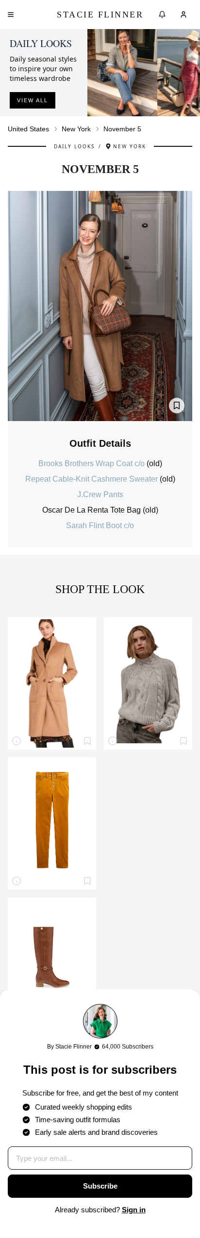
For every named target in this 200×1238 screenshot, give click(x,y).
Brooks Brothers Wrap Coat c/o (92, 463)
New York (76, 129)
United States (28, 129)
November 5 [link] (122, 129)
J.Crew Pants (100, 494)
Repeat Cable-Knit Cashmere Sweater (92, 479)
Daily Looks (74, 146)
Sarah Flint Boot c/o (100, 525)
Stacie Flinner (100, 14)
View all (32, 100)
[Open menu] (10, 14)
